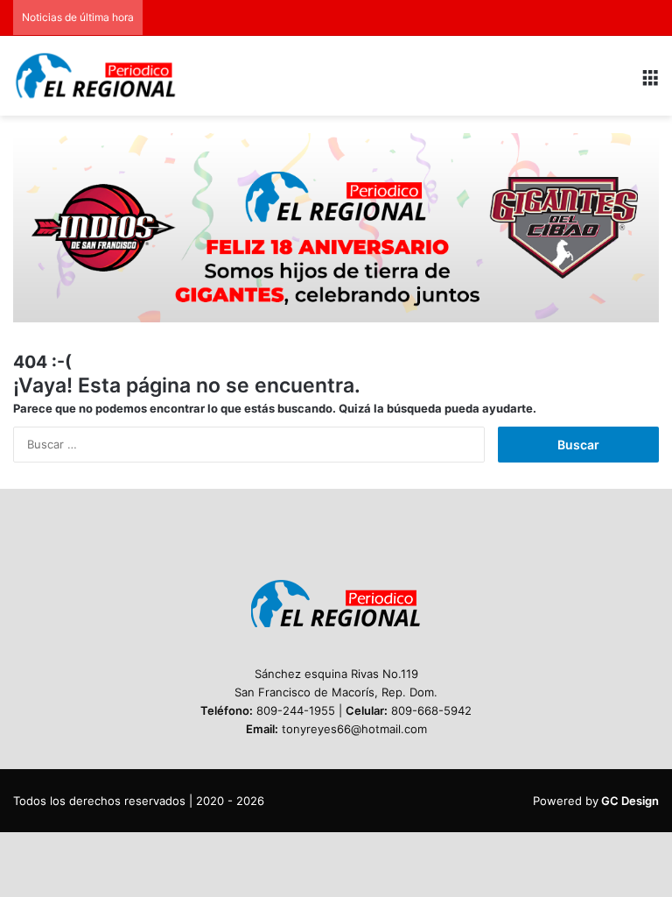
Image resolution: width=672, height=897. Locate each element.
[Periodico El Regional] (96, 75)
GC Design (630, 801)
